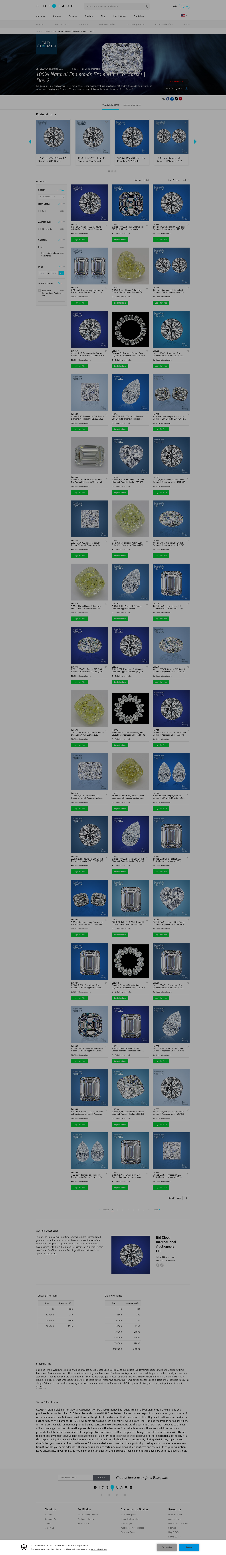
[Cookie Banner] (113, 1547)
